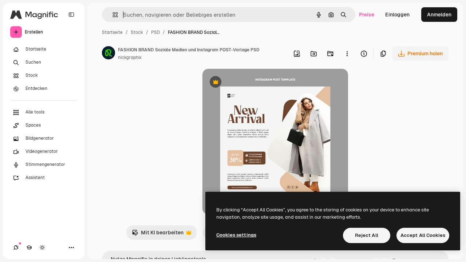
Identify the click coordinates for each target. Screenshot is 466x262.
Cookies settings (236, 235)
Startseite (112, 32)
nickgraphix (130, 57)
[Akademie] (29, 247)
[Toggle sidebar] (71, 14)
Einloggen (397, 14)
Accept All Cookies (422, 235)
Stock (137, 32)
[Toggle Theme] (42, 247)
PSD (155, 32)
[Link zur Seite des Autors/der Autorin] (108, 53)
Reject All (366, 235)
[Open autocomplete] (112, 14)
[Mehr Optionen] (347, 53)
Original (249, 82)
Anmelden (439, 14)
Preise (366, 14)
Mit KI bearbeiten (157, 234)
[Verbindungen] (16, 247)
